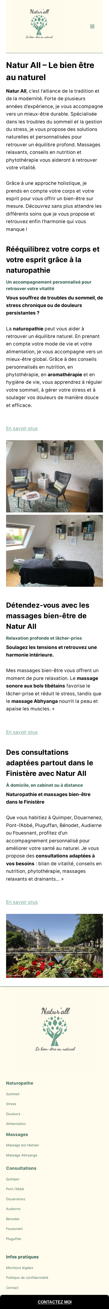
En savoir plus (22, 428)
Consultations (21, 1168)
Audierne (13, 1209)
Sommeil (12, 1094)
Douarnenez (15, 1199)
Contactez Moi (54, 1302)
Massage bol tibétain (22, 1145)
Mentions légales (19, 1268)
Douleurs (13, 1114)
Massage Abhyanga (21, 1155)
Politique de (16, 1278)
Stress (11, 1104)
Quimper (13, 1179)
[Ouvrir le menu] (92, 26)
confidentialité (37, 1278)
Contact (12, 1288)
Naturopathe (19, 1083)
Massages (17, 1134)
